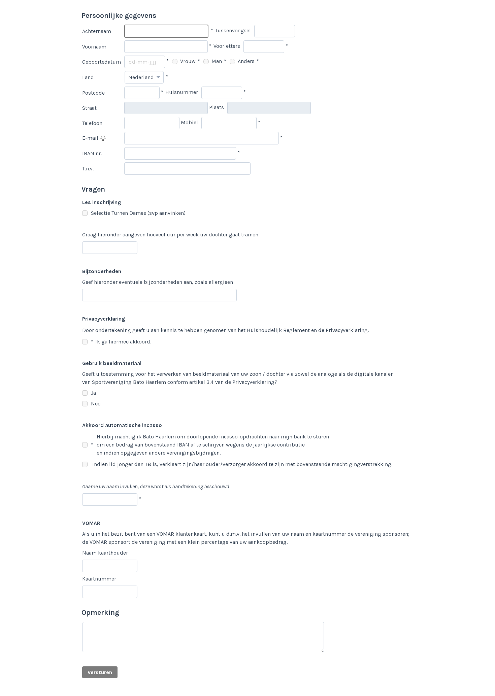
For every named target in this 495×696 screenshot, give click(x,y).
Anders (245, 61)
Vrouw (187, 61)
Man (216, 61)
